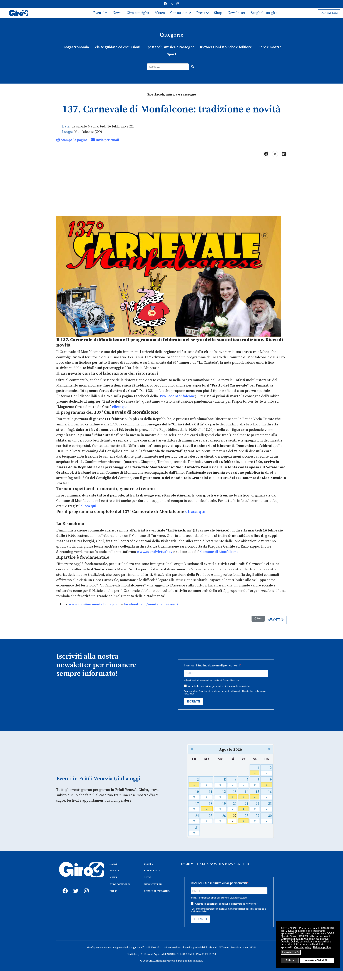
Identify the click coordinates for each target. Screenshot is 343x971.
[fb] (64, 886)
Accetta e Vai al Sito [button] (317, 960)
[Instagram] (178, 4)
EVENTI (114, 870)
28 (245, 818)
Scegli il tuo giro (264, 13)
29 (256, 818)
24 (196, 818)
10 (196, 794)
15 (256, 794)
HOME (113, 863)
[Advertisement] (171, 188)
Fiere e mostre (269, 47)
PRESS (113, 891)
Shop (218, 13)
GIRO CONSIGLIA (120, 884)
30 (269, 818)
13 (234, 794)
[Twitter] (171, 4)
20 (234, 806)
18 (209, 806)
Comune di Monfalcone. (219, 552)
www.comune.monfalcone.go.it (94, 604)
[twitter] (75, 886)
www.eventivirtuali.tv (154, 552)
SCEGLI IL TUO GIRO (157, 891)
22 (256, 806)
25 (209, 818)
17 (196, 806)
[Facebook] (165, 4)
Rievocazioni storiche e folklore (226, 47)
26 (222, 818)
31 (196, 830)
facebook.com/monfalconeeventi (151, 604)
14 (245, 794)
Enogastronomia (75, 47)
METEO (148, 863)
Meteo (160, 13)
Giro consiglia (138, 13)
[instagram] (86, 886)
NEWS (113, 877)
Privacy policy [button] (322, 947)
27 (234, 818)
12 (222, 794)
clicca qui (120, 407)
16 (269, 794)
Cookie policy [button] (302, 947)
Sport (171, 54)
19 (222, 806)
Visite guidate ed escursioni (117, 47)
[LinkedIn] (284, 154)
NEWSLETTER (153, 884)
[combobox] (168, 66)
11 (209, 794)
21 (245, 806)
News (117, 13)
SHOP (147, 877)
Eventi (98, 13)
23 (269, 806)
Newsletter (236, 13)
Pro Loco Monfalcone (177, 396)
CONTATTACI (329, 13)
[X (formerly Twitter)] (275, 154)
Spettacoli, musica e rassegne (170, 47)
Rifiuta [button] (290, 960)
